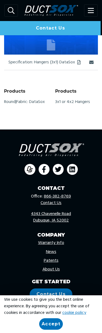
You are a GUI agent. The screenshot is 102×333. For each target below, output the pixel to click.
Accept (51, 323)
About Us (51, 269)
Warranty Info (51, 242)
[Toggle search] (11, 10)
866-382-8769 (57, 196)
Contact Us (50, 28)
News (51, 251)
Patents (51, 260)
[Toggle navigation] (91, 10)
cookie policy (74, 312)
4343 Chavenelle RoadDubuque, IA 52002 (51, 217)
